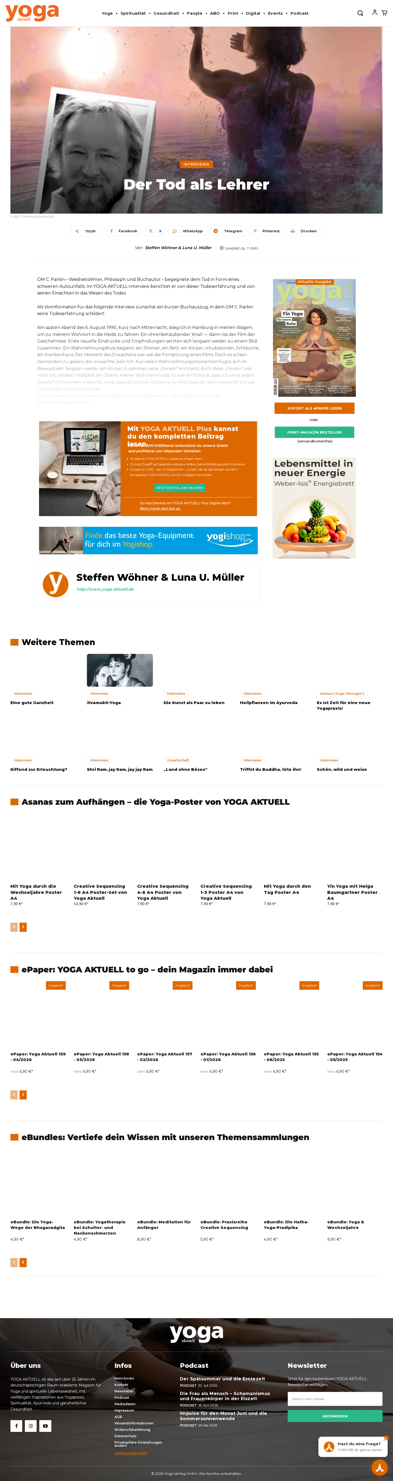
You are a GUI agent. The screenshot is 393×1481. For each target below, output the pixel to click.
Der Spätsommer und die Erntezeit (222, 1378)
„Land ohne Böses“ (185, 769)
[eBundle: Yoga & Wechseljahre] (355, 1182)
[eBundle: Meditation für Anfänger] (164, 1182)
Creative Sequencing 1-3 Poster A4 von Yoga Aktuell (226, 892)
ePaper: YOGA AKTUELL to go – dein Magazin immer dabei (147, 969)
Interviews (196, 164)
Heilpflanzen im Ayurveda (269, 702)
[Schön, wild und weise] (350, 737)
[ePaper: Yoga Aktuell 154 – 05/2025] (355, 1014)
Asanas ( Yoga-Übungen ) (342, 694)
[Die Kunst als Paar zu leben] (196, 670)
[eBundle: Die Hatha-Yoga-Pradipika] (291, 1182)
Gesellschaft (178, 760)
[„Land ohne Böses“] (196, 737)
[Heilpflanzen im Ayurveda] (273, 670)
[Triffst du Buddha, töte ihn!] (273, 737)
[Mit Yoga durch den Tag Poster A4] (291, 847)
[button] (360, 12)
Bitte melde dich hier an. (160, 508)
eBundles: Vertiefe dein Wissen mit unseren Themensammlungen (165, 1137)
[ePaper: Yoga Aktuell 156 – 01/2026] (228, 1014)
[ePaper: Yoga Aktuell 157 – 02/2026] (164, 1014)
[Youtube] (45, 1426)
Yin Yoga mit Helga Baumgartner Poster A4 (352, 892)
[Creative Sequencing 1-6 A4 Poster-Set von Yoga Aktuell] (101, 847)
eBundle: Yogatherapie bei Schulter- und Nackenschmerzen (100, 1227)
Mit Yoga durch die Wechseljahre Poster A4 (36, 892)
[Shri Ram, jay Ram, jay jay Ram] (120, 737)
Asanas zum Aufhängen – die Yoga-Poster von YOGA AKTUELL (156, 802)
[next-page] (23, 927)
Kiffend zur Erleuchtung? (38, 769)
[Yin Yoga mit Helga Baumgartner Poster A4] (355, 847)
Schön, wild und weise (342, 769)
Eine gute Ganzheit (31, 702)
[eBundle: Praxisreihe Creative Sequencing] (228, 1182)
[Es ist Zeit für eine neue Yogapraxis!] (350, 670)
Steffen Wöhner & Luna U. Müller (178, 247)
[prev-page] (14, 927)
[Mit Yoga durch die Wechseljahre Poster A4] (38, 847)
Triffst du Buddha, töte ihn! (270, 769)
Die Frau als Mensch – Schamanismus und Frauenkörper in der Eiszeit (225, 1396)
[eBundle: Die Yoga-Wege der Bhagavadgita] (38, 1182)
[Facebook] (16, 1426)
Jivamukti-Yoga (104, 702)
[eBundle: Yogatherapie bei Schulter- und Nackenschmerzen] (101, 1182)
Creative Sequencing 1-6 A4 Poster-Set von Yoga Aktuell (100, 892)
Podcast (188, 1386)
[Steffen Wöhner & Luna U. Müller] (55, 584)
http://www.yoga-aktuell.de (104, 589)
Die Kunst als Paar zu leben (194, 702)
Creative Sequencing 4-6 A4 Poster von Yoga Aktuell (162, 892)
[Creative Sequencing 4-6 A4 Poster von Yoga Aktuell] (164, 847)
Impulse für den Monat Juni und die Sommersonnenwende (223, 1416)
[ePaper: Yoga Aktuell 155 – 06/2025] (291, 1014)
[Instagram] (31, 1426)
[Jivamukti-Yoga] (120, 670)
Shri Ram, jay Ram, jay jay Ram (120, 769)
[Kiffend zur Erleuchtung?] (43, 737)
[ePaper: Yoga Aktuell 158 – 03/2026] (101, 1014)
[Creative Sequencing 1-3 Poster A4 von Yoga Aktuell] (228, 847)
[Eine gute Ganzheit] (43, 670)
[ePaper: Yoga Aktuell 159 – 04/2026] (38, 1014)
